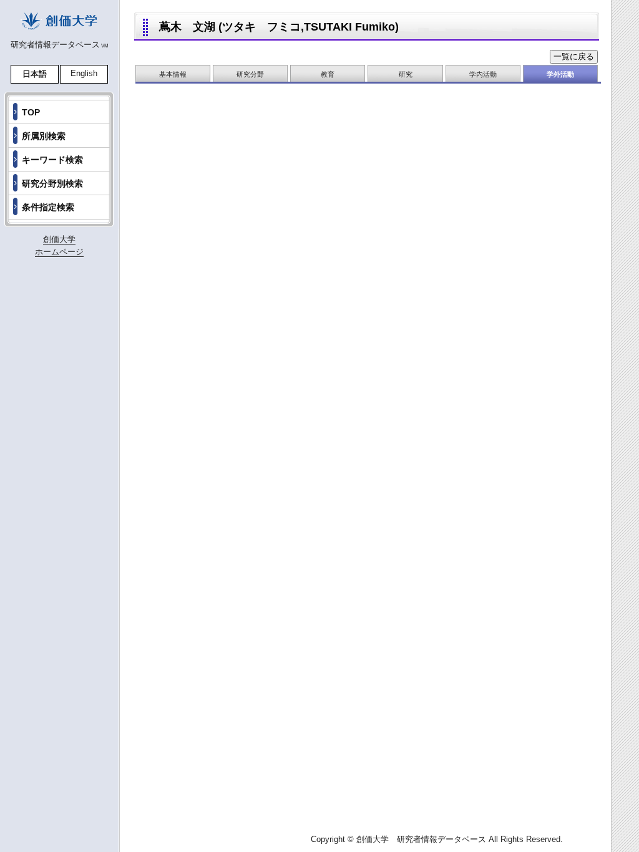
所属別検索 (44, 136)
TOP (31, 112)
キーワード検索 (52, 160)
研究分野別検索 (52, 183)
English (84, 73)
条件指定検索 (48, 207)
